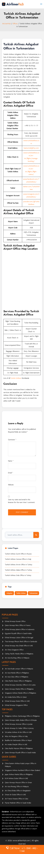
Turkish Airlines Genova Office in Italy (18, 559)
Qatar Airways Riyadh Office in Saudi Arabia (20, 753)
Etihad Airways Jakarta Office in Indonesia (19, 629)
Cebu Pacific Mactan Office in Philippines (19, 748)
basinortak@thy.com (31, 148)
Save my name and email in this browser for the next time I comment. (21, 501)
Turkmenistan (33, 593)
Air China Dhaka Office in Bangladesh (17, 791)
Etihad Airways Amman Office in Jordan (19, 724)
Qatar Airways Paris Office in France (17, 625)
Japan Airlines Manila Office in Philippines (19, 774)
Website (11, 485)
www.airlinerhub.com (21, 840)
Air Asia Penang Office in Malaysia (17, 787)
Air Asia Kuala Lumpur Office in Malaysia (19, 669)
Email (10, 473)
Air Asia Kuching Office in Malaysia (17, 658)
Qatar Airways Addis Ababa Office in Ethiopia (21, 720)
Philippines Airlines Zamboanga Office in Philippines (22, 716)
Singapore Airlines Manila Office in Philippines (20, 693)
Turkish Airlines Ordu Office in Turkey (18, 575)
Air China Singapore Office (14, 650)
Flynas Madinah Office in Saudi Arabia (18, 803)
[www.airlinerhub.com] (13, 4)
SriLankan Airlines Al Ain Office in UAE (18, 732)
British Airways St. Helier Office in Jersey (19, 728)
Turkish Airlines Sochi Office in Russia (18, 554)
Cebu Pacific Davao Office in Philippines (18, 681)
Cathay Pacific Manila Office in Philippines (19, 654)
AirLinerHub (6, 24)
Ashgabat (9, 593)
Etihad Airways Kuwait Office (15, 621)
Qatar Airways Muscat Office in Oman (18, 783)
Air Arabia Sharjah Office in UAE (16, 744)
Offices (15, 24)
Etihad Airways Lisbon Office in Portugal (19, 638)
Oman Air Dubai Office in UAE (15, 795)
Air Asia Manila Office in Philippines (17, 673)
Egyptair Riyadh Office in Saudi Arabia (18, 633)
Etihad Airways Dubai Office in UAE (17, 701)
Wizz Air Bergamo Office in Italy (16, 736)
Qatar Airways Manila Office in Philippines (19, 689)
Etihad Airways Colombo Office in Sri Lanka (20, 685)
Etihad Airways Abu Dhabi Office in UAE (19, 646)
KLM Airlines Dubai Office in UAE (16, 778)
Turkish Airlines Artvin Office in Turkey (18, 565)
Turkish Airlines (16, 378)
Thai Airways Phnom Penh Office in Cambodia (21, 642)
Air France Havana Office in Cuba (16, 799)
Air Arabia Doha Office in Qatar (16, 697)
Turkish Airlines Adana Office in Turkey (18, 570)
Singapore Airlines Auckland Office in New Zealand (22, 770)
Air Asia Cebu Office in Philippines (16, 677)
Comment (12, 440)
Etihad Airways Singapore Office (16, 705)
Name (11, 461)
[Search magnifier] (36, 535)
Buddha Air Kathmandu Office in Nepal (18, 740)
